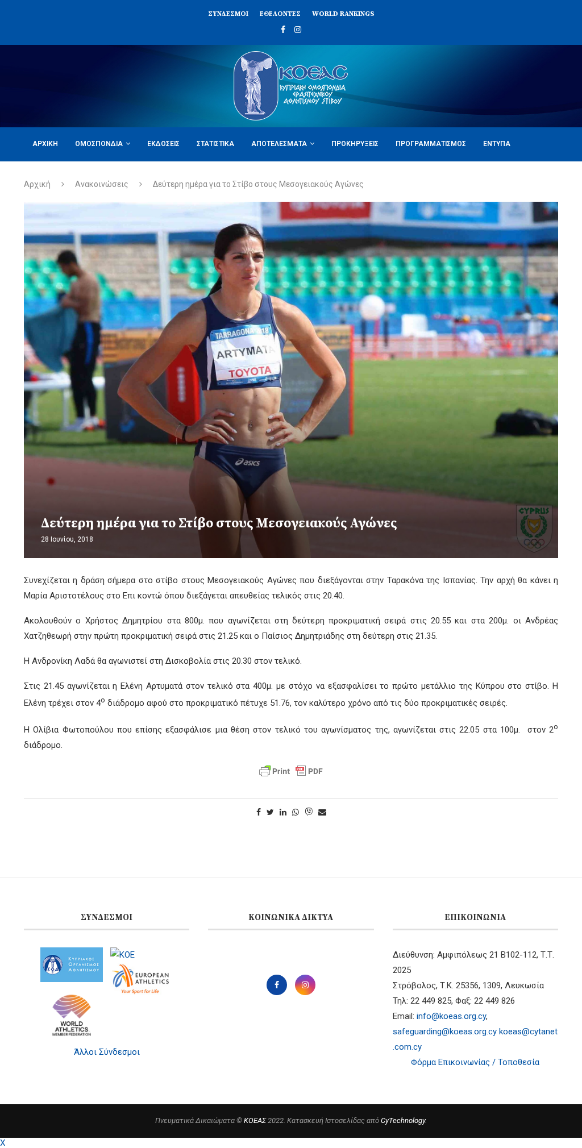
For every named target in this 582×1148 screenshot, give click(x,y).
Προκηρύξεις (355, 144)
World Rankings (343, 14)
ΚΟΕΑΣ (255, 1120)
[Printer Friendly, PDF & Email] (291, 771)
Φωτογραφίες (56, 177)
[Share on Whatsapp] (295, 812)
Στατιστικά (215, 144)
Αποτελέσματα (279, 144)
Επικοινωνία (120, 177)
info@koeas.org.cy (451, 1016)
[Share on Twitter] (270, 812)
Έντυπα (496, 144)
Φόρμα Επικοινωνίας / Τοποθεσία (475, 1062)
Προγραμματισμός (431, 144)
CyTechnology (403, 1120)
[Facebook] (283, 29)
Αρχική (45, 144)
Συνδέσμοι (228, 14)
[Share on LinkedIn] (283, 812)
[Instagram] (297, 29)
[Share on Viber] (309, 812)
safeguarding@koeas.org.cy (445, 1031)
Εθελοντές (280, 14)
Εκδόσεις (163, 144)
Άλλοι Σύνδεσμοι (107, 1052)
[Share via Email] (322, 812)
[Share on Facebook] (258, 812)
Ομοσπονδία (99, 144)
